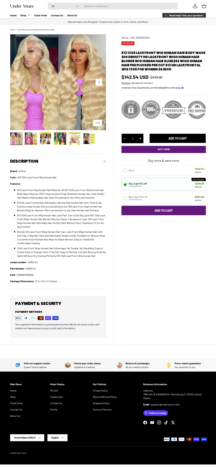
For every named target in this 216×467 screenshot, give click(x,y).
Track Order (40, 15)
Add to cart (177, 138)
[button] (204, 6)
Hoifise (125, 37)
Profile (54, 409)
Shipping (125, 83)
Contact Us (57, 15)
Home (13, 15)
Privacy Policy (100, 390)
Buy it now (164, 149)
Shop (23, 15)
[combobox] (112, 6)
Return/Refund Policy (105, 396)
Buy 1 (131, 170)
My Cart (54, 390)
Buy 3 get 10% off (138, 198)
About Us (72, 15)
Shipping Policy (101, 403)
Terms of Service (102, 409)
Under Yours (21, 453)
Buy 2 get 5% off (138, 184)
